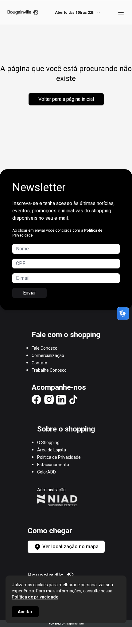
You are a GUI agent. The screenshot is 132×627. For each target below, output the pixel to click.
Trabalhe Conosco (49, 370)
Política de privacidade (35, 597)
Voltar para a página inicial (66, 99)
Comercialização (48, 355)
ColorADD (46, 471)
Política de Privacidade (59, 457)
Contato (39, 362)
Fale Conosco (44, 348)
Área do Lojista (51, 449)
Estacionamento (53, 464)
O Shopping (48, 442)
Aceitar (25, 611)
